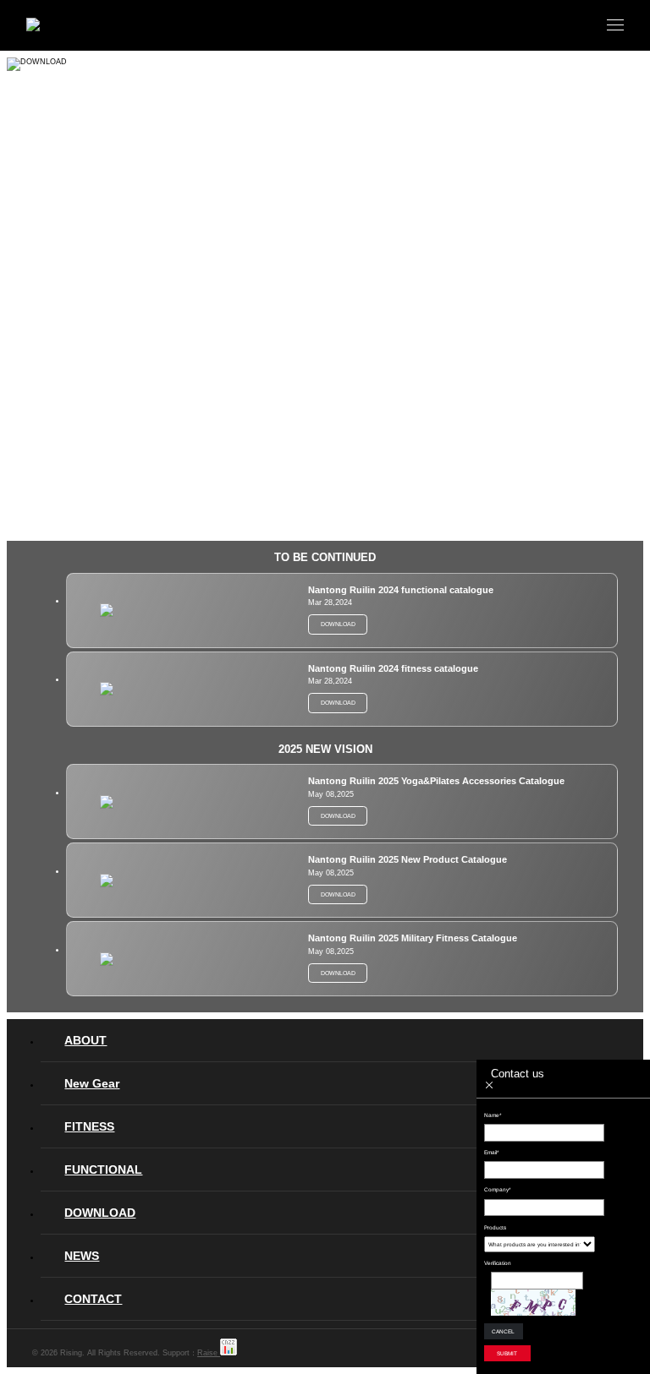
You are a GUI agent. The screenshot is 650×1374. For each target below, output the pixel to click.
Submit (507, 1353)
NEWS (81, 1255)
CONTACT (93, 1299)
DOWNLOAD (99, 1212)
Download (338, 624)
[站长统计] (228, 1353)
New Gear (91, 1083)
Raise (208, 1353)
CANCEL (503, 1331)
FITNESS (89, 1126)
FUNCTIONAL (103, 1169)
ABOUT (85, 1040)
